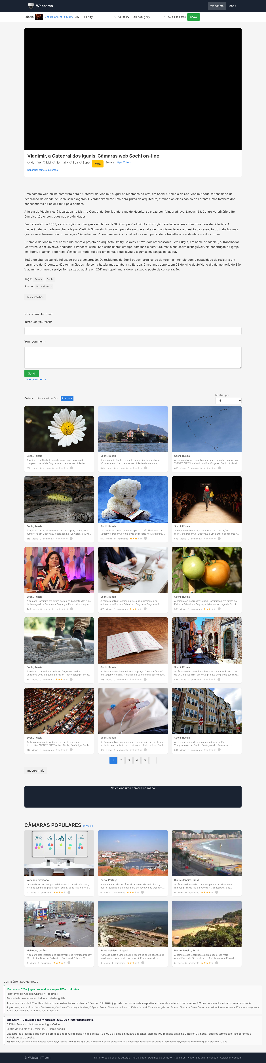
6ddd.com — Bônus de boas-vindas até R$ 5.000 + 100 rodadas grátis (50, 1019)
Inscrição (212, 1057)
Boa (75, 162)
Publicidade (139, 1057)
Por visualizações (47, 398)
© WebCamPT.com (37, 1057)
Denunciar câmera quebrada (42, 170)
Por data (67, 398)
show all (88, 825)
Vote (98, 163)
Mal (48, 162)
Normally (61, 162)
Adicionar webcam (231, 1057)
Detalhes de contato (160, 1057)
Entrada (200, 1057)
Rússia (38, 279)
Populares (179, 1057)
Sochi (50, 279)
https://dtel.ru (124, 162)
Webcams (216, 6)
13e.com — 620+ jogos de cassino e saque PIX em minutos (43, 989)
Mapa (232, 6)
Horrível (35, 162)
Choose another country (59, 16)
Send (31, 373)
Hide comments (35, 379)
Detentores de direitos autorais (112, 1057)
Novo (191, 1057)
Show (193, 16)
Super (86, 162)
